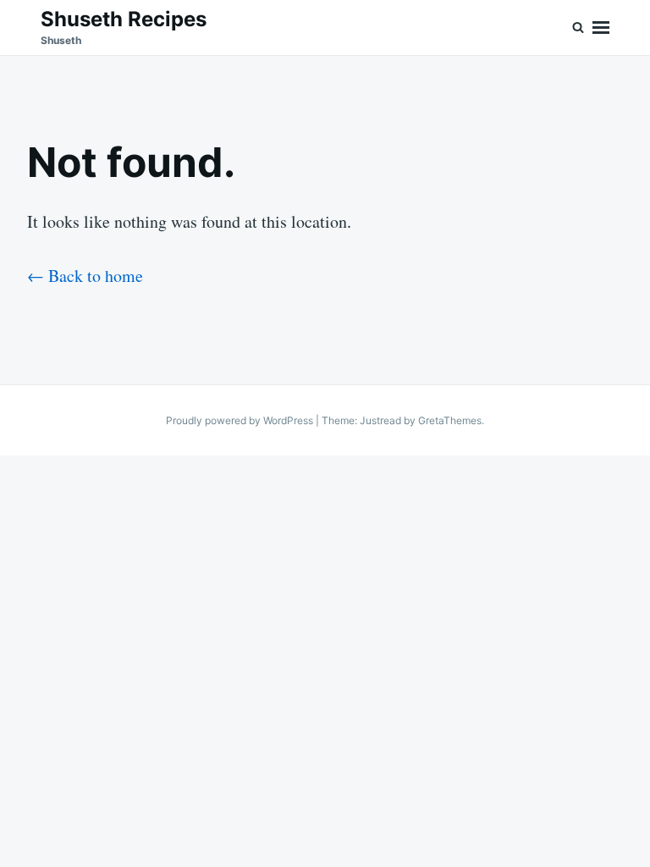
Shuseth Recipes (124, 19)
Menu (600, 27)
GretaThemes (450, 420)
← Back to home (85, 275)
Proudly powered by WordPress (241, 420)
